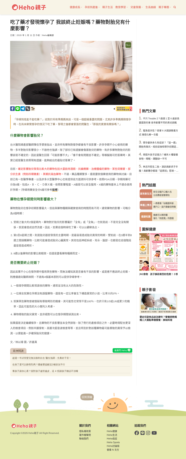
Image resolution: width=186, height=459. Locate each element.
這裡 (54, 189)
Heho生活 (112, 435)
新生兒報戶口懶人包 (162, 192)
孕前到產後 (91, 7)
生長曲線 (150, 7)
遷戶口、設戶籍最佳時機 (164, 207)
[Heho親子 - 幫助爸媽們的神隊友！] (28, 7)
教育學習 (120, 7)
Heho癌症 (112, 438)
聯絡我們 (83, 438)
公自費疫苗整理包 (161, 195)
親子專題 (164, 7)
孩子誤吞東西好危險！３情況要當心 (158, 274)
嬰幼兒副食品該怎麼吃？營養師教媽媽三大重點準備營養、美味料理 (158, 318)
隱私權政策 (85, 431)
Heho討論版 (113, 446)
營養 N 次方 (113, 450)
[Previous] (143, 256)
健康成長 (75, 7)
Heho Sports (113, 442)
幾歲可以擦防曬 (160, 215)
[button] (175, 7)
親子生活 (107, 7)
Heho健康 (112, 431)
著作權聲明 (85, 435)
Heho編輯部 (48, 35)
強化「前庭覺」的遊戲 (163, 218)
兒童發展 (135, 7)
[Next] (173, 256)
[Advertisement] (158, 62)
